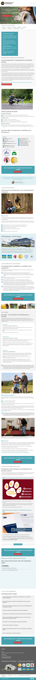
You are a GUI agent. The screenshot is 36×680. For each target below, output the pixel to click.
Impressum (3, 675)
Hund (6, 139)
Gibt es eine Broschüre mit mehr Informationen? (12, 633)
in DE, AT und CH (10, 144)
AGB (15, 675)
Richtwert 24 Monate (24, 141)
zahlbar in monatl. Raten (9, 146)
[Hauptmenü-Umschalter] (34, 3)
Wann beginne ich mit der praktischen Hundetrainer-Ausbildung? (15, 621)
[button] (31, 3)
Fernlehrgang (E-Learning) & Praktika (9, 141)
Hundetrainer (8, 138)
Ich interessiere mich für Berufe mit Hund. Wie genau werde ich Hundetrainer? (17, 613)
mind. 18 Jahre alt (9, 145)
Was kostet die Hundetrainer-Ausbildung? (10, 625)
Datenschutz (10, 675)
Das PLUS (24, 138)
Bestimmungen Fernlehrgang (24, 675)
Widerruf (3, 676)
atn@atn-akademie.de (7, 657)
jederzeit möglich (23, 139)
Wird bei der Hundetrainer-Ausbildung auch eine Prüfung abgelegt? (15, 610)
